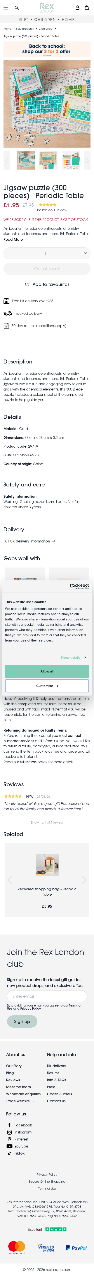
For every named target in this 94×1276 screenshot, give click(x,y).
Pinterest (21, 1139)
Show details (70, 657)
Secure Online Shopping (47, 1182)
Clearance (45, 28)
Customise (44, 686)
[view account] (77, 7)
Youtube (21, 1146)
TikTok (19, 1153)
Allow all (47, 671)
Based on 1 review (52, 210)
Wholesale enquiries (23, 1094)
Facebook (23, 1125)
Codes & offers (59, 1094)
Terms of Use (47, 1189)
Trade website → (20, 1101)
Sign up (22, 1021)
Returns (53, 1072)
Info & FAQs (56, 1079)
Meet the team (18, 1086)
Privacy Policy (30, 1008)
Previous (6, 160)
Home (7, 28)
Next (87, 160)
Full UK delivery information (26, 541)
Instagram (23, 1132)
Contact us (56, 1101)
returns (31, 761)
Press (51, 1086)
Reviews (13, 1079)
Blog (10, 1072)
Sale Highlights (25, 28)
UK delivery (56, 1065)
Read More (13, 239)
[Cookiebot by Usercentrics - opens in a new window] (70, 586)
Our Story (14, 1065)
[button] (17, 8)
